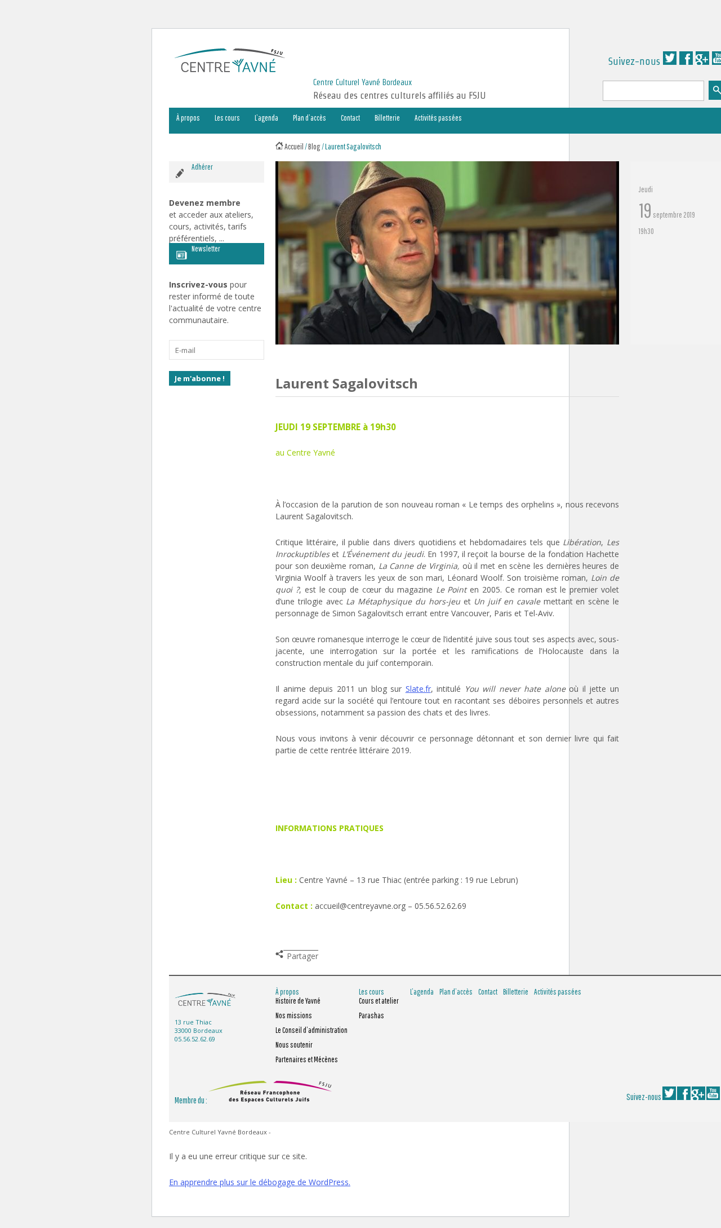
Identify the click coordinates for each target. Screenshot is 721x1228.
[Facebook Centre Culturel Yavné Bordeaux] (686, 61)
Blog (314, 146)
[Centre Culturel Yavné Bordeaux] (230, 68)
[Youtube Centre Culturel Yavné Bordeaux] (713, 1097)
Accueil (294, 146)
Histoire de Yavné (298, 1000)
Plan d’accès (309, 117)
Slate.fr (418, 688)
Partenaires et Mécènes (306, 1059)
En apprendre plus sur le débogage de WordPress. (259, 1182)
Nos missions (293, 1015)
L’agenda (266, 117)
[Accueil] (279, 146)
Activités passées (438, 117)
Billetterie (387, 117)
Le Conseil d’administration (311, 1030)
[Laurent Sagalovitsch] (447, 342)
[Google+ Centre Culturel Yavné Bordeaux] (702, 61)
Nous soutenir (294, 1044)
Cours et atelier (379, 1000)
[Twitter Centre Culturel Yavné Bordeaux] (670, 61)
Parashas (371, 1015)
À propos (188, 117)
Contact (350, 117)
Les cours (227, 117)
